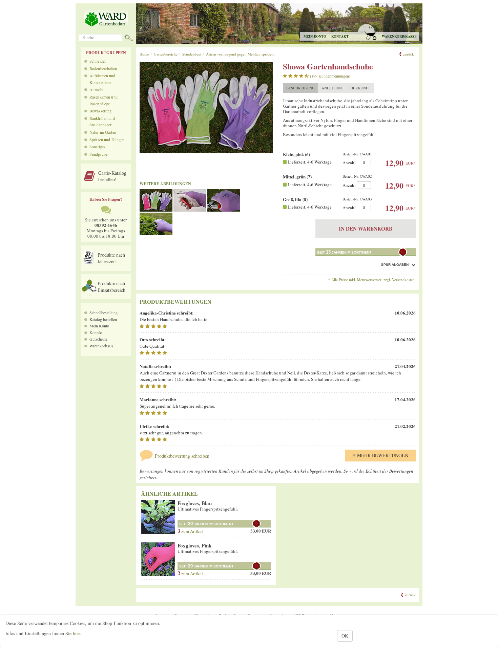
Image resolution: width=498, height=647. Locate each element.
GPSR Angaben (395, 264)
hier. (77, 633)
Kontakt (340, 36)
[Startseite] (106, 18)
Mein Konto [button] (315, 36)
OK (344, 635)
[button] (388, 32)
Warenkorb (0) (101, 345)
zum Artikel (191, 531)
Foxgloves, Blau (195, 503)
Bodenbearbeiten (103, 68)
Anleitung (332, 87)
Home (144, 54)
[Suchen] (128, 38)
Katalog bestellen (103, 319)
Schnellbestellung (103, 312)
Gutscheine (98, 339)
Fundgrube (98, 154)
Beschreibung (300, 87)
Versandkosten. (404, 279)
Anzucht (96, 89)
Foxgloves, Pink (194, 545)
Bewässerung (100, 110)
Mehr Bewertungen (382, 455)
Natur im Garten (102, 132)
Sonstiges (97, 146)
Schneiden (97, 61)
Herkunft (360, 87)
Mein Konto (99, 325)
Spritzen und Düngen (106, 139)
